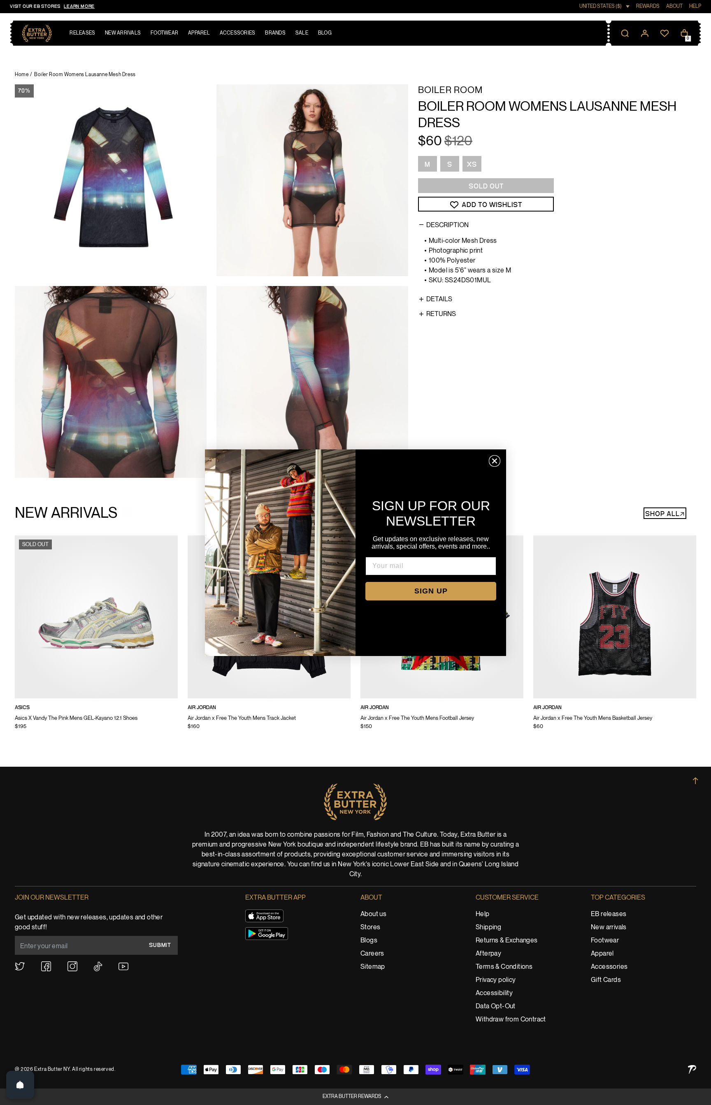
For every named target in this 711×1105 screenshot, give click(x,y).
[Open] (20, 1085)
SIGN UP (431, 591)
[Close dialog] (495, 461)
